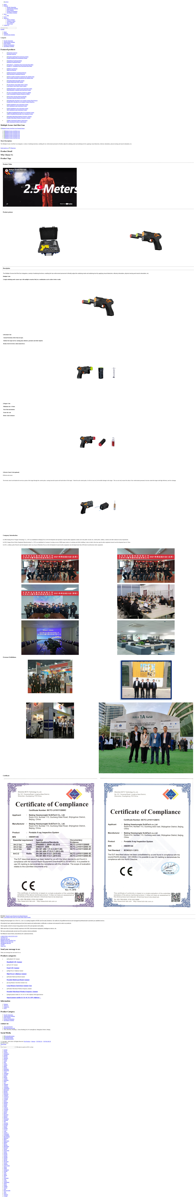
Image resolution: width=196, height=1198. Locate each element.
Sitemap (33, 1041)
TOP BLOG (39, 1041)
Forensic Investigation (12, 11)
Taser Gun (3, 946)
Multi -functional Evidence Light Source (16, 122)
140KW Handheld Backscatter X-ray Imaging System (20, 114)
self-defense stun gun (6, 943)
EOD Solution (10, 10)
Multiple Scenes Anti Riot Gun (8, 940)
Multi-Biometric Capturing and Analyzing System (19, 90)
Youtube (11, 1037)
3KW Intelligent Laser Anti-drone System (17, 110)
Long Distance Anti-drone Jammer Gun (19, 985)
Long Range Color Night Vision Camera (16, 86)
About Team (10, 23)
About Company (11, 19)
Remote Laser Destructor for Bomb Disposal (16, 916)
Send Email (3, 1044)
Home (5, 4)
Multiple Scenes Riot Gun (7, 941)
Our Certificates (10, 22)
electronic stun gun (5, 939)
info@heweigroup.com (9, 1028)
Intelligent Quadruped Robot (14, 62)
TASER (3, 944)
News (5, 14)
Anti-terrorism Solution (12, 8)
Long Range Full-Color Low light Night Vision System (17, 917)
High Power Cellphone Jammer (17, 974)
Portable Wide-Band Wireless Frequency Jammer (18, 118)
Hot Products (27, 1041)
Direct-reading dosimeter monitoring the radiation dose (20, 78)
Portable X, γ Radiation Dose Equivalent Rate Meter (19, 66)
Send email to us (5, 148)
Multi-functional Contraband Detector (16, 74)
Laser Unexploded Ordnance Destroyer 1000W (18, 94)
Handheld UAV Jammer (14, 962)
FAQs (5, 17)
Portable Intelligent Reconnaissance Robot (17, 58)
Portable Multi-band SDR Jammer (15, 82)
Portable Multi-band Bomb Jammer (18, 980)
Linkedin (11, 1039)
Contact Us (6, 25)
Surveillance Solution (12, 12)
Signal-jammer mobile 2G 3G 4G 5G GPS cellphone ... (24, 997)
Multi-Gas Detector (11, 70)
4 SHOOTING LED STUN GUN (9, 936)
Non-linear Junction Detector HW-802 (16, 98)
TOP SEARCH (47, 1041)
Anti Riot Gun (4, 937)
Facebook (12, 1036)
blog (8, 15)
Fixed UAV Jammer (13, 968)
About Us (6, 18)
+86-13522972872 (8, 1026)
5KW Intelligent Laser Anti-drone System (17, 106)
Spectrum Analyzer (11, 54)
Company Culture (11, 21)
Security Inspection (11, 7)
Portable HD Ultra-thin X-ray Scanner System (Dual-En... (21, 102)
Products (6, 6)
